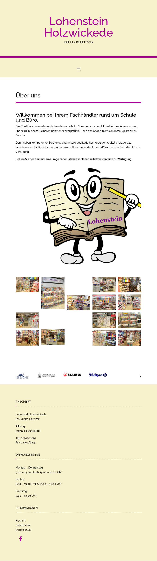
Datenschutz (23, 528)
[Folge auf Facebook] (20, 537)
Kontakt (20, 519)
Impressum (23, 523)
